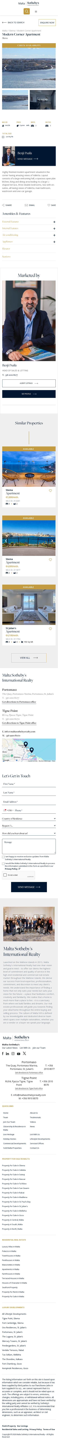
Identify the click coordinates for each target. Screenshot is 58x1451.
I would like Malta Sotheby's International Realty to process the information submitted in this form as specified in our (30, 866)
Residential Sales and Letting (15, 1429)
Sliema (12, 30)
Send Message (25, 159)
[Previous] (5, 471)
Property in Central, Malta (13, 1220)
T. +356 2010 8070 (11, 719)
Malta (4, 30)
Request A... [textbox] (7, 825)
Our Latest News (10, 1047)
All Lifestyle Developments (14, 1314)
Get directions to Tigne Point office (19, 723)
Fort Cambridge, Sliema (12, 1323)
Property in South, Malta (12, 1224)
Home (5, 1113)
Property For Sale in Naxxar (13, 1179)
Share (8, 205)
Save (53, 205)
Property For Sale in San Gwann (15, 1188)
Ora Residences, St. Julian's (14, 1327)
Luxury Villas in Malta (11, 1246)
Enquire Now (47, 22)
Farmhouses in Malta (11, 1274)
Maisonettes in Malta (11, 1264)
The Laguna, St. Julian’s (12, 1336)
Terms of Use (49, 1429)
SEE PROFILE (26, 394)
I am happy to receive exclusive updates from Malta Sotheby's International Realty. (27, 858)
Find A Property (9, 1426)
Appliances (29, 242)
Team (5, 1117)
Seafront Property (10, 1287)
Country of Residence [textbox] (12, 818)
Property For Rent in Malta (13, 1292)
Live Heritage (8, 1134)
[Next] (52, 471)
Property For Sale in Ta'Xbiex (14, 1183)
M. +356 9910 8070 (11, 735)
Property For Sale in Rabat (13, 1192)
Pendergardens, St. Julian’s (14, 1345)
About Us (34, 1113)
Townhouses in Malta (11, 1255)
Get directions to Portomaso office (19, 701)
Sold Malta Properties (12, 1148)
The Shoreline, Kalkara (12, 1359)
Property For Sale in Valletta (14, 1170)
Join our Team (39, 1047)
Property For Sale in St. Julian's (15, 1206)
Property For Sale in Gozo (13, 1215)
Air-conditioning (29, 235)
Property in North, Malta (12, 1229)
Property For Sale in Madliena (14, 1197)
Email (32, 205)
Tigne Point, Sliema (11, 1318)
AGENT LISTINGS (26, 383)
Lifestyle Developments (40, 1139)
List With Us (25, 1047)
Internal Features (29, 228)
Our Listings (22, 1426)
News (32, 1126)
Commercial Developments (14, 1143)
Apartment (13, 493)
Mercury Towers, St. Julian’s (14, 1341)
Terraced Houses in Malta (13, 1278)
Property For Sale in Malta (13, 1296)
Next (52, 68)
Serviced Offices (37, 1143)
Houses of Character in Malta (14, 1283)
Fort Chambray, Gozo (12, 1363)
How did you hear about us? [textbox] (15, 833)
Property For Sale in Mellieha (14, 1211)
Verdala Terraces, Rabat (13, 1350)
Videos (33, 1122)
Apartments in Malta (10, 1269)
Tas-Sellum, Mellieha (11, 1354)
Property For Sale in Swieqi (13, 1174)
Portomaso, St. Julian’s (12, 1332)
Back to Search (16, 22)
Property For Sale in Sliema (13, 1165)
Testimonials (35, 1117)
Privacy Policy (35, 1429)
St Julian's (11, 628)
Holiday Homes (9, 1139)
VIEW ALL (25, 657)
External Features (29, 222)
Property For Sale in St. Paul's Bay (16, 1201)
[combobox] (8, 810)
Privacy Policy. (11, 869)
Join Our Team (9, 1122)
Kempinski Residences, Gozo (15, 1368)
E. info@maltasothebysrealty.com (18, 731)
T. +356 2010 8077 (10, 374)
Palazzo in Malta (9, 1251)
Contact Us (34, 1148)
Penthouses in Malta (11, 1260)
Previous (5, 68)
